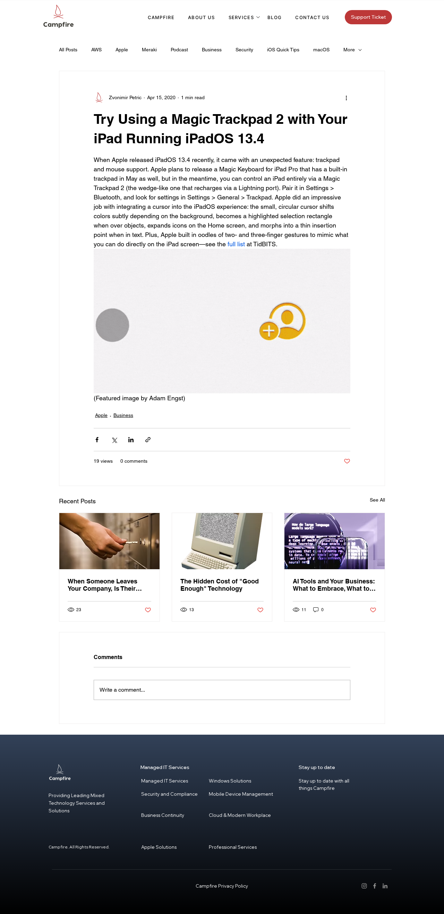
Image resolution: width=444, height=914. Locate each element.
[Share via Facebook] (97, 439)
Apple (122, 49)
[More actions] (346, 97)
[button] (241, 17)
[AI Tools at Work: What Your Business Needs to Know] (334, 541)
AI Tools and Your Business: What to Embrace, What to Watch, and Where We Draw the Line (334, 585)
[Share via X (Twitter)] (114, 439)
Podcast (179, 49)
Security (244, 49)
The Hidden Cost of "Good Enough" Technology (219, 585)
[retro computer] (222, 541)
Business (212, 49)
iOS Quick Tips (283, 49)
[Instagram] (364, 885)
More (349, 49)
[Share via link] (148, 439)
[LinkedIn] (385, 885)
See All (377, 500)
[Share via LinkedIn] (131, 439)
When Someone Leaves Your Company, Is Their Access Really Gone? (102, 585)
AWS (96, 49)
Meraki (149, 49)
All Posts (68, 49)
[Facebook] (374, 885)
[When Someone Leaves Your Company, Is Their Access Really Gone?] (109, 541)
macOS (321, 49)
